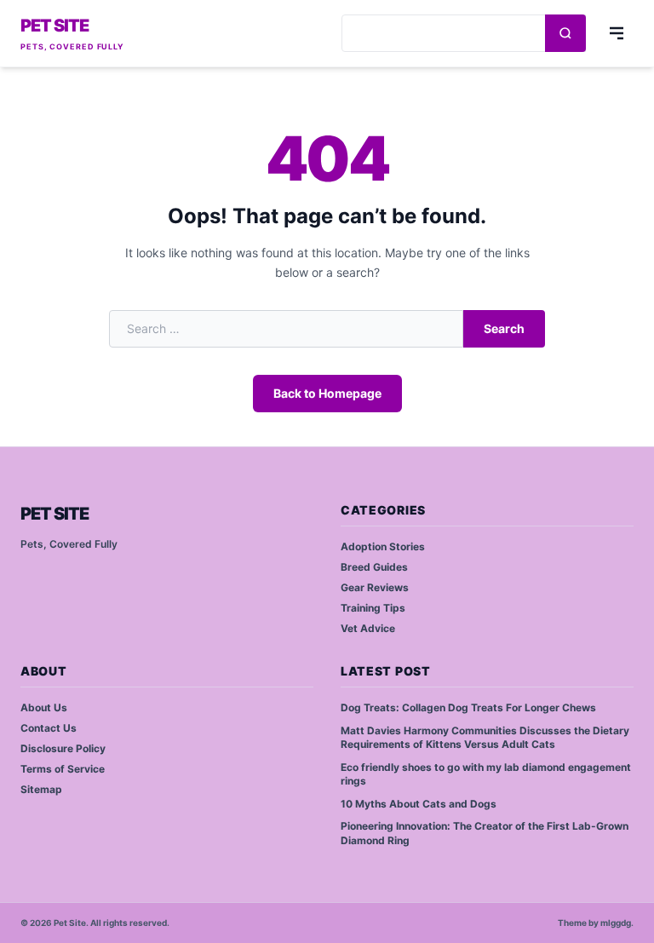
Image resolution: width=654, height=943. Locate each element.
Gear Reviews (375, 587)
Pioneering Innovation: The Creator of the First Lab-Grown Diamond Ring (484, 833)
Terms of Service (62, 768)
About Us (43, 707)
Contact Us (48, 728)
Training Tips (373, 607)
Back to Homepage (327, 393)
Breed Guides (374, 567)
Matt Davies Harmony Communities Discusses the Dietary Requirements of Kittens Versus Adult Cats (485, 737)
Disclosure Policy (63, 748)
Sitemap (41, 789)
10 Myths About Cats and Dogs (418, 803)
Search (504, 328)
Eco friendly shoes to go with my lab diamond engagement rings (486, 774)
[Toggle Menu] (617, 33)
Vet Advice (368, 628)
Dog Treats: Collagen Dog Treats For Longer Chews (468, 707)
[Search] (565, 33)
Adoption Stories (383, 546)
